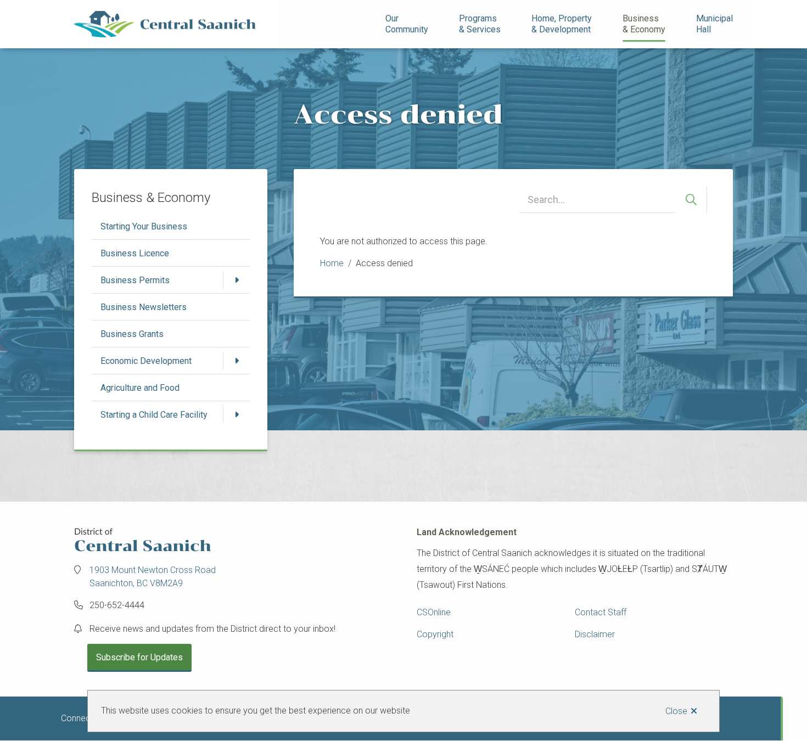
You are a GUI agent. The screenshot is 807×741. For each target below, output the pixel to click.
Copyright (435, 634)
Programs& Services (480, 24)
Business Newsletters (143, 307)
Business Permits (135, 280)
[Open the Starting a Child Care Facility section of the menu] (237, 414)
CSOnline (434, 612)
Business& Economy (644, 24)
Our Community (406, 24)
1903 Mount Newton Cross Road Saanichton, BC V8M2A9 (152, 576)
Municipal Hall (715, 24)
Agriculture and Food (140, 388)
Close (676, 711)
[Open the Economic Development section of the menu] (237, 361)
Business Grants (132, 334)
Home (332, 263)
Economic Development (146, 361)
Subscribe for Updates (139, 657)
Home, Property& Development (561, 24)
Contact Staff (600, 612)
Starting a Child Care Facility (154, 414)
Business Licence (134, 253)
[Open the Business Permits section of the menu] (237, 280)
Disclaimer (595, 634)
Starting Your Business (143, 226)
